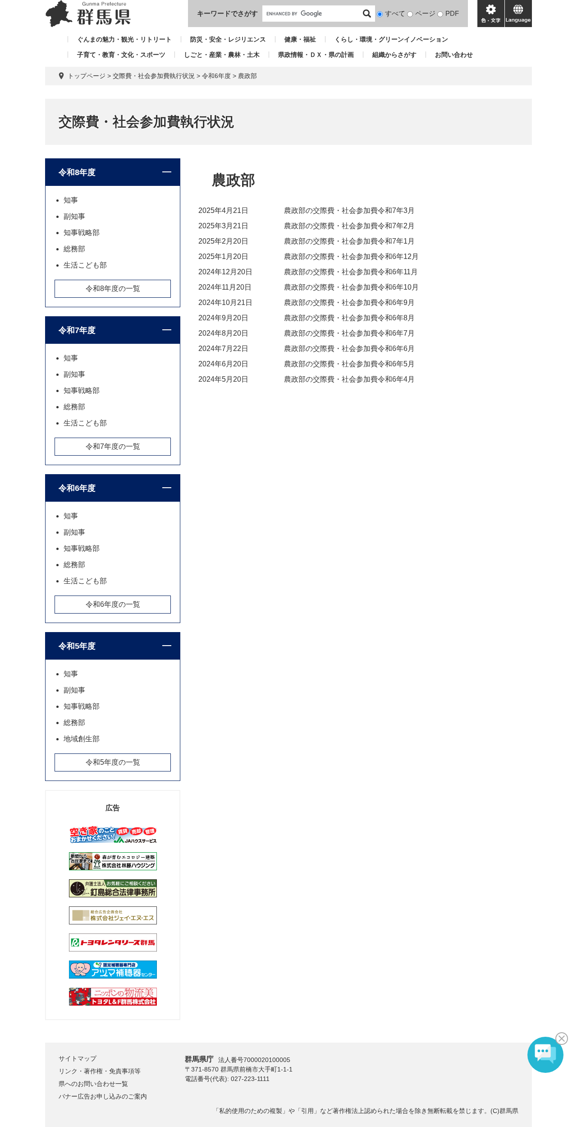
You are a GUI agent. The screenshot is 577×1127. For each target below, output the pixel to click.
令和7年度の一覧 (113, 446)
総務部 (74, 249)
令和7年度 (77, 330)
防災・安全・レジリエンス (228, 39)
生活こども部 (85, 265)
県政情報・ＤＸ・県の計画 (316, 54)
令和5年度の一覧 (113, 762)
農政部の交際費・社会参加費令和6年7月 (349, 333)
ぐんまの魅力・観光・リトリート (124, 39)
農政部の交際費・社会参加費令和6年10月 (351, 287)
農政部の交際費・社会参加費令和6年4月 (349, 379)
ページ (425, 13)
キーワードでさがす (227, 13)
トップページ (86, 75)
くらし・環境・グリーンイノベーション (391, 39)
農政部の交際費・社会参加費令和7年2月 (349, 226)
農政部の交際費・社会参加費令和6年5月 (349, 364)
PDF (452, 13)
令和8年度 (77, 172)
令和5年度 (77, 646)
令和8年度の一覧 (113, 288)
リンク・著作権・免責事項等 (100, 1071)
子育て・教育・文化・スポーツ (121, 54)
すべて (395, 13)
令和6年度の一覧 (113, 604)
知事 (71, 200)
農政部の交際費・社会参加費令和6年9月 (349, 302)
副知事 (74, 216)
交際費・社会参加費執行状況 (154, 75)
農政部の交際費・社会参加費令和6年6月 (349, 348)
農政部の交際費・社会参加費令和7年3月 (349, 210)
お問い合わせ (454, 54)
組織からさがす (394, 54)
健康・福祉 (300, 39)
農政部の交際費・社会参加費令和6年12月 (351, 256)
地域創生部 (82, 739)
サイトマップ (77, 1058)
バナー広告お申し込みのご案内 (103, 1096)
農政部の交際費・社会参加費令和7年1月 (349, 241)
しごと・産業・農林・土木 (222, 54)
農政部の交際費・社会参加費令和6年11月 (351, 272)
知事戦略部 (82, 232)
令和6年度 (216, 75)
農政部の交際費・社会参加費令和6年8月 (349, 318)
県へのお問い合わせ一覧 (93, 1083)
